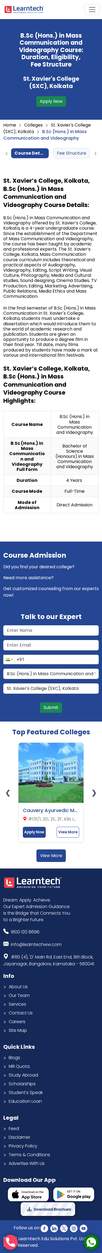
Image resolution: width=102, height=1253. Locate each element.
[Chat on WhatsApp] (91, 1242)
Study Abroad (23, 1075)
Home (9, 125)
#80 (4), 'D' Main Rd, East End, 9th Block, (48, 960)
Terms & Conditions (29, 1155)
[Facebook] (44, 1228)
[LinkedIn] (54, 1228)
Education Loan (25, 1101)
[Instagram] (74, 1228)
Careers (17, 1021)
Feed (14, 1128)
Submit (51, 707)
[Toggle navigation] (92, 9)
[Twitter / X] (64, 1228)
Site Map (18, 1030)
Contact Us (21, 1013)
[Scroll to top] (92, 1224)
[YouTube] (83, 1228)
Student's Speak (26, 1092)
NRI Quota (19, 1066)
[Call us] (10, 1242)
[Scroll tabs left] (6, 153)
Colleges (33, 125)
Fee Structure (71, 153)
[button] (9, 659)
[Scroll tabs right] (95, 153)
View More (68, 832)
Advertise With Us (27, 1163)
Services (17, 1004)
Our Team (19, 995)
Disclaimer (19, 1137)
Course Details (31, 153)
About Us (18, 987)
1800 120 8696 (25, 932)
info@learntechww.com (36, 944)
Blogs (14, 1057)
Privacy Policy (23, 1146)
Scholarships (22, 1084)
